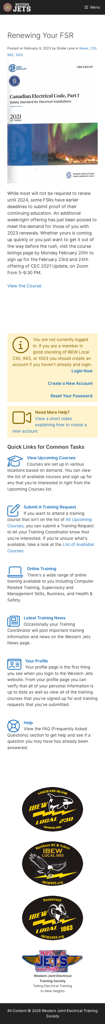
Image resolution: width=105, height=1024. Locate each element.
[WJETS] (17, 7)
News (83, 48)
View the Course (24, 285)
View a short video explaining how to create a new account (49, 425)
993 (10, 55)
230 (93, 48)
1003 (19, 55)
